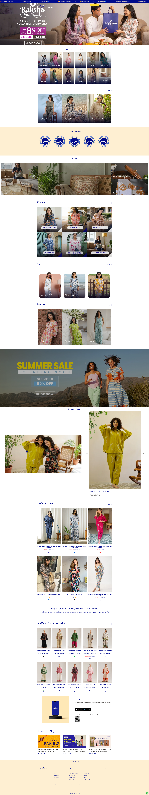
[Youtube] (78, 762)
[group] (74, 24)
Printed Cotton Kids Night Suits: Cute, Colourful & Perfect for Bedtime (100, 750)
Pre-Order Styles (94, 5)
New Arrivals (73, 5)
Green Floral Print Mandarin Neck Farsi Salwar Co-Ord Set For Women (43, 686)
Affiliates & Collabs (88, 779)
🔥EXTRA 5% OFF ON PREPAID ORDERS (58, 1)
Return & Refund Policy (74, 782)
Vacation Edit (50, 7)
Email (99, 771)
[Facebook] (70, 762)
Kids (55, 5)
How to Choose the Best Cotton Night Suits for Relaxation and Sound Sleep (74, 750)
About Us (86, 771)
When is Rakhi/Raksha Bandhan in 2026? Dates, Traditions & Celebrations (48, 750)
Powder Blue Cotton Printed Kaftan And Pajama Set (48, 594)
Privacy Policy (72, 777)
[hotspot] (27, 451)
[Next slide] (143, 453)
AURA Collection (63, 5)
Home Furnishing (82, 5)
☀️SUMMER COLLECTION (21, 1)
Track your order (72, 771)
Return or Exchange (73, 773)
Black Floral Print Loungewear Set (74, 594)
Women (49, 5)
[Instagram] (75, 762)
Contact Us (86, 773)
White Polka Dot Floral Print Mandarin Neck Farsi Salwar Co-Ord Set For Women (105, 652)
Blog (85, 777)
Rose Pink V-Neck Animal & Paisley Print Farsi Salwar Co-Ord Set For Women (74, 686)
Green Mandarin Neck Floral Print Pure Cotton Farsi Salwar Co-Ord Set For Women (74, 652)
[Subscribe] (111, 771)
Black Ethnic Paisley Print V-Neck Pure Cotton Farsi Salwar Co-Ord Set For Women (44, 652)
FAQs (85, 775)
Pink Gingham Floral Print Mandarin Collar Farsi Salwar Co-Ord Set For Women (59, 686)
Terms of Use (72, 775)
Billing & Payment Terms (74, 784)
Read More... (74, 613)
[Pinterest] (73, 762)
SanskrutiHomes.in (76, 793)
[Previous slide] (87, 453)
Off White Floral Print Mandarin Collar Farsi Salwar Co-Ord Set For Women (90, 686)
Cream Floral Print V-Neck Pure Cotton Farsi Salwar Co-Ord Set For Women (59, 652)
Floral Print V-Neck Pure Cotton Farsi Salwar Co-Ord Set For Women (105, 686)
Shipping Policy (72, 779)
